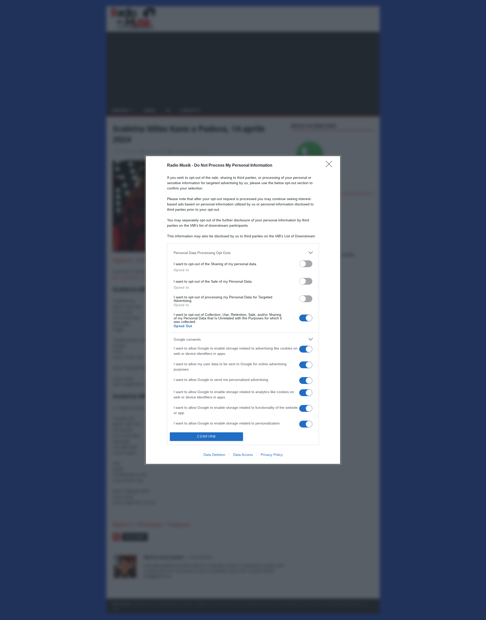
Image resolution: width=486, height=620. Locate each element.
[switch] (305, 263)
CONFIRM (206, 436)
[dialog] (243, 310)
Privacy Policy (272, 455)
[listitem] (243, 252)
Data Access (243, 455)
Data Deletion (214, 455)
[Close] (330, 165)
